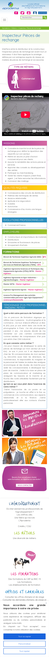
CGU (29, 526)
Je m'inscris (42, 13)
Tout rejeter (24, 651)
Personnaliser (25, 644)
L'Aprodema (24, 520)
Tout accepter (24, 636)
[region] (24, 629)
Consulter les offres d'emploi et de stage (24, 597)
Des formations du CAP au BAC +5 (24, 579)
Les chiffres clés (24, 514)
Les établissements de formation (24, 585)
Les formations (24, 582)
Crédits (21, 526)
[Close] (46, 603)
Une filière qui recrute (24, 517)
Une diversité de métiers (24, 538)
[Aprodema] (24, 4)
